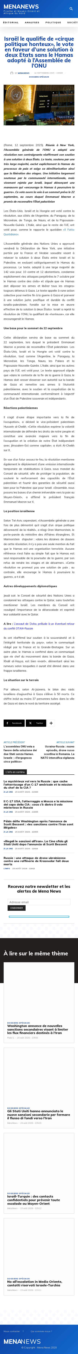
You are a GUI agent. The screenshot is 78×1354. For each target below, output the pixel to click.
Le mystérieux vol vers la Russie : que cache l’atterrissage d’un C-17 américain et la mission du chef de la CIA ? (38, 784)
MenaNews (23, 73)
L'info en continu (15, 772)
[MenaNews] (12, 73)
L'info (7, 868)
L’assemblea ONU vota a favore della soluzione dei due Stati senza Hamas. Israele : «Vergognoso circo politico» (20, 754)
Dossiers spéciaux (39, 77)
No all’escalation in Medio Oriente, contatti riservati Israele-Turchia (34, 1283)
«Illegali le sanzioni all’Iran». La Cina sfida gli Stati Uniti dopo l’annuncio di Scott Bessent (35, 842)
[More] (51, 723)
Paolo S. (10, 1038)
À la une (8, 792)
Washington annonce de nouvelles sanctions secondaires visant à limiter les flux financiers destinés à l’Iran (37, 1029)
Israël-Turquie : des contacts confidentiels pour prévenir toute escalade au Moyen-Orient (33, 1200)
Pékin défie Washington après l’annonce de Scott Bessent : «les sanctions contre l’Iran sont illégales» (38, 824)
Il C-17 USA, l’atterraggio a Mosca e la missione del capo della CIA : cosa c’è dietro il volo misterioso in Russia (38, 804)
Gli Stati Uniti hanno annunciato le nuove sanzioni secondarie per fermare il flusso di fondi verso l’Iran (38, 1114)
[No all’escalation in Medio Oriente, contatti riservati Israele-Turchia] (39, 1246)
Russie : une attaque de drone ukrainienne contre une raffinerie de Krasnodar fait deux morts (36, 861)
